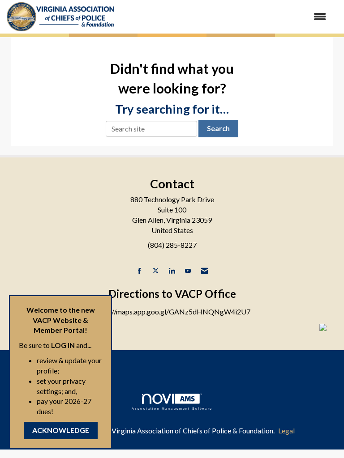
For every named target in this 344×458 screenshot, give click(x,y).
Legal (286, 430)
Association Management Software (172, 408)
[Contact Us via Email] (204, 271)
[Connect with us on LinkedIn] (171, 271)
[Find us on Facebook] (139, 271)
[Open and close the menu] (225, 16)
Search (218, 128)
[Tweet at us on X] (155, 271)
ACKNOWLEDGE (60, 430)
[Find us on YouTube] (188, 271)
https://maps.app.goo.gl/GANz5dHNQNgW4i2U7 (172, 311)
